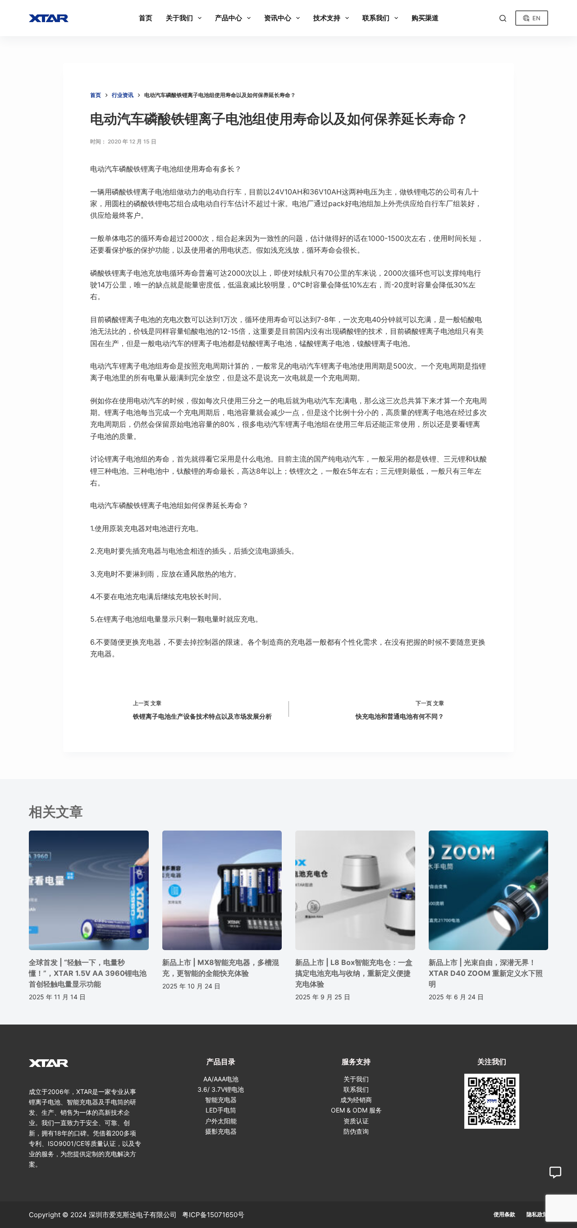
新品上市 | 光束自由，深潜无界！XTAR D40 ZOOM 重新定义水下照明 (486, 973)
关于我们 (356, 1079)
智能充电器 (221, 1099)
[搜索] (502, 18)
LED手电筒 (221, 1110)
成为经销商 (356, 1099)
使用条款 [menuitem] (504, 1214)
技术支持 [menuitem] (326, 18)
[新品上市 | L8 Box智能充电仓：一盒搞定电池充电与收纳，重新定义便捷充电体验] (355, 891)
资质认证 (356, 1121)
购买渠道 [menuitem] (425, 18)
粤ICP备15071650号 (213, 1214)
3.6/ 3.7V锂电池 (220, 1089)
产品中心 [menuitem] (228, 18)
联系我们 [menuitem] (375, 18)
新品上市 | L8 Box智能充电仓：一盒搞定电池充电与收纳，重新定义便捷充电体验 (353, 973)
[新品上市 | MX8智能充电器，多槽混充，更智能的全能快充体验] (222, 891)
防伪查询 (356, 1131)
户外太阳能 (221, 1121)
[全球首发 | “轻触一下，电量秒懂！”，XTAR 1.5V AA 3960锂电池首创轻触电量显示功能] (89, 891)
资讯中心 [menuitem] (277, 18)
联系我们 (356, 1089)
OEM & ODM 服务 (356, 1110)
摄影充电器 (221, 1131)
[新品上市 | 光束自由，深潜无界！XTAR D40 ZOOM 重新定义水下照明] (489, 891)
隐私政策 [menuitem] (537, 1214)
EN (536, 18)
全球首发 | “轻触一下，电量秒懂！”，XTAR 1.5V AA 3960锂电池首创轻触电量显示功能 (88, 973)
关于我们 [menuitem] (179, 18)
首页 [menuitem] (145, 18)
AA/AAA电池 (220, 1079)
